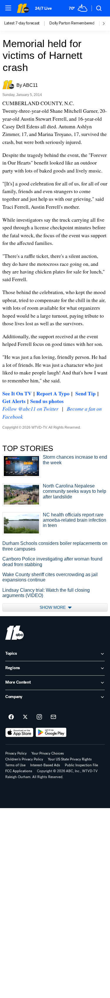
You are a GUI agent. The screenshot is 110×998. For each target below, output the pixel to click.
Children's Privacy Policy (24, 759)
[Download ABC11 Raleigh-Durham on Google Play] (51, 732)
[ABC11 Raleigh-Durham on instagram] (39, 717)
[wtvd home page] (14, 633)
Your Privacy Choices (47, 753)
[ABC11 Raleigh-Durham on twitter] (25, 717)
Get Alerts (14, 401)
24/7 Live (43, 8)
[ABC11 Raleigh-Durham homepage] (23, 8)
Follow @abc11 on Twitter (30, 408)
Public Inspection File (81, 765)
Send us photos (47, 401)
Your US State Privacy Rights (70, 759)
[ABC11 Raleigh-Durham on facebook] (11, 717)
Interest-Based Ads (45, 765)
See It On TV (17, 393)
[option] (26, 23)
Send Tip (85, 393)
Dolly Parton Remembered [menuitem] (71, 23)
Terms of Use (15, 765)
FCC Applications (18, 771)
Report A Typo (53, 393)
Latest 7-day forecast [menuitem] (22, 23)
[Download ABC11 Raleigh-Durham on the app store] (19, 732)
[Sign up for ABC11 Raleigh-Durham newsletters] (53, 717)
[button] (8, 8)
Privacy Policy (16, 753)
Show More (53, 607)
